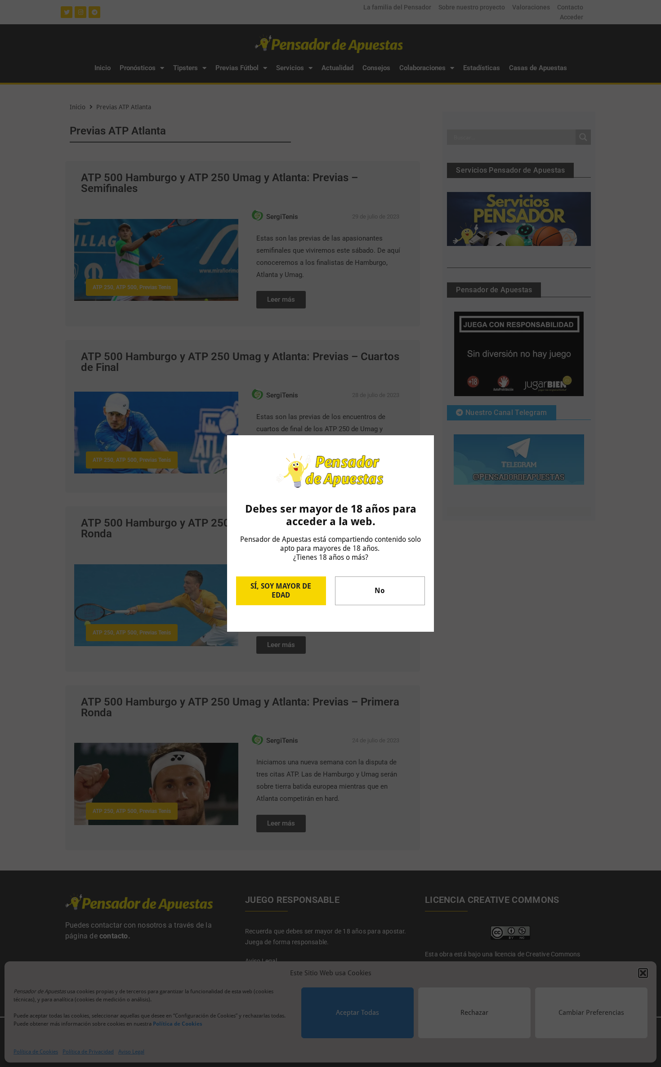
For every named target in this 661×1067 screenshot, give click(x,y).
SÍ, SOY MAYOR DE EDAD (280, 590)
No (380, 590)
